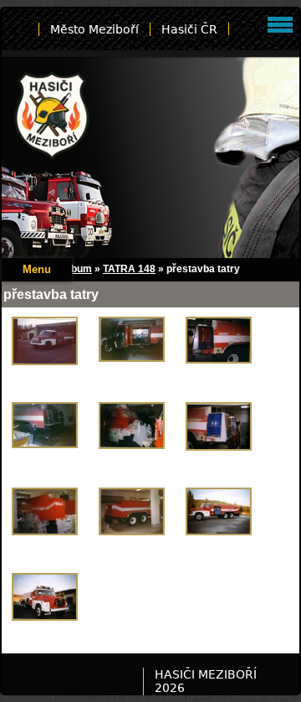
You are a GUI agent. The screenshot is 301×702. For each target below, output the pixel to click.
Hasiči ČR (189, 29)
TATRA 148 (129, 269)
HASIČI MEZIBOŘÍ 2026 (206, 681)
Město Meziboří (94, 29)
